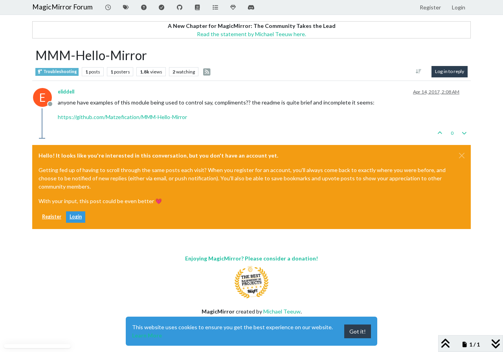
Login (76, 217)
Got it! (357, 331)
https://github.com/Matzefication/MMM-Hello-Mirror (122, 117)
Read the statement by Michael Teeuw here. (251, 34)
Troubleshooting (59, 71)
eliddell (66, 92)
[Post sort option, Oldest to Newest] (418, 71)
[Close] (462, 155)
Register (51, 217)
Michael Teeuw (282, 311)
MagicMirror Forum (62, 7)
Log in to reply (449, 71)
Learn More (147, 335)
